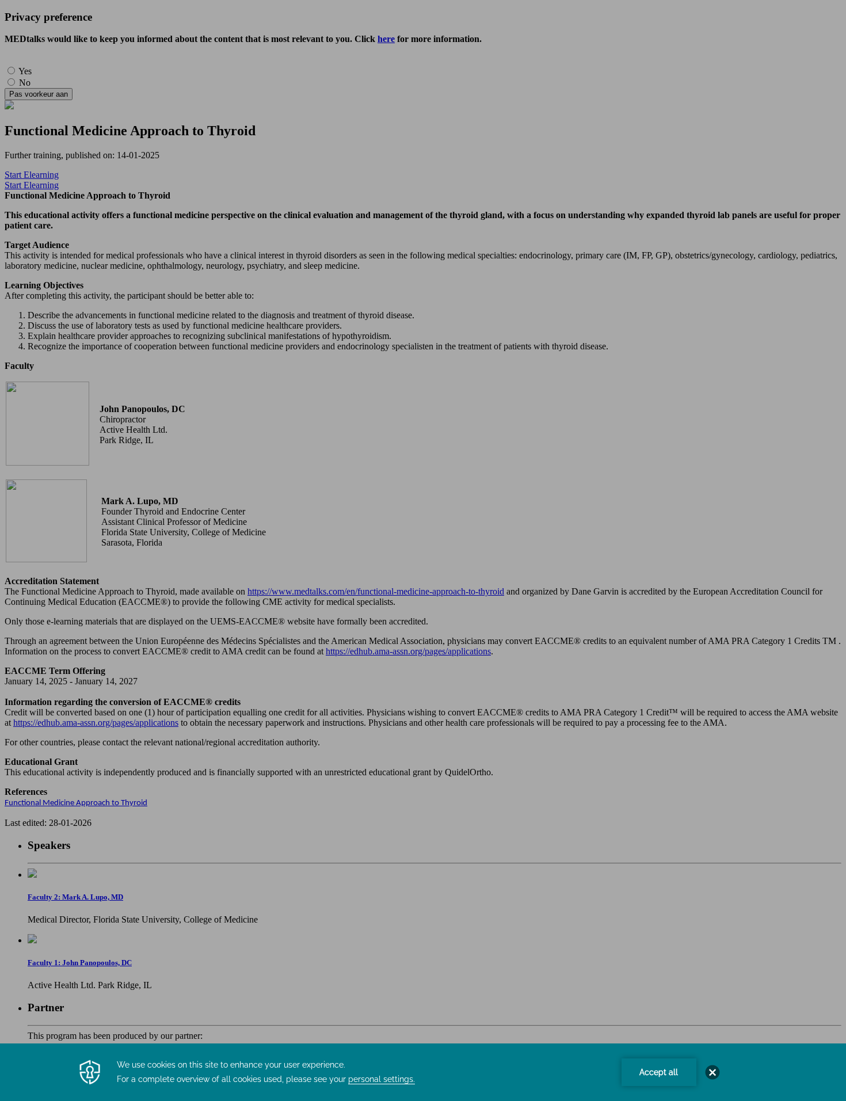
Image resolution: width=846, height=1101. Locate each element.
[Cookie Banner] (423, 1072)
